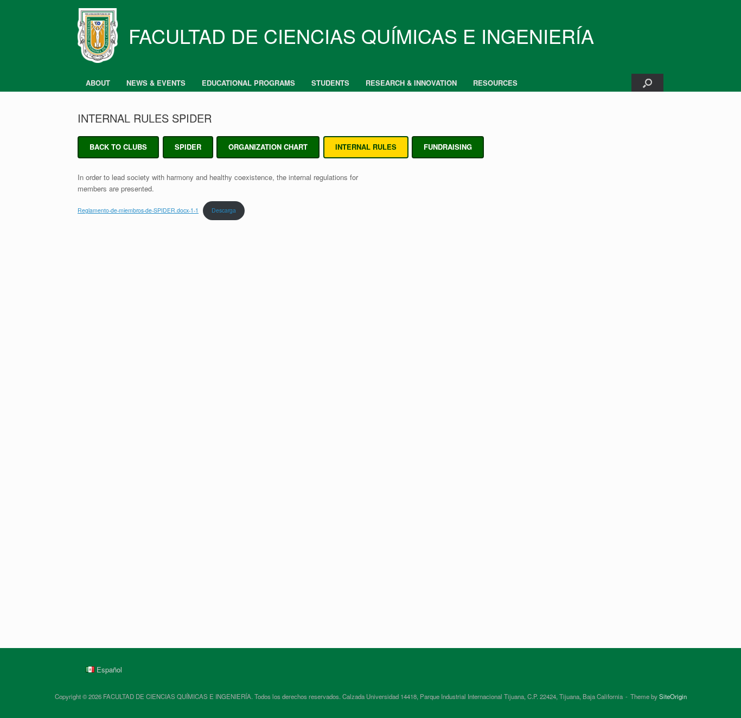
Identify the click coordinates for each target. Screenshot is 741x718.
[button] (647, 83)
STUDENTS (330, 83)
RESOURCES (495, 83)
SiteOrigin (673, 696)
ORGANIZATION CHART (268, 147)
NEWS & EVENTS (156, 83)
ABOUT (98, 83)
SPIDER (188, 147)
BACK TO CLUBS (118, 147)
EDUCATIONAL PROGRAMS (248, 83)
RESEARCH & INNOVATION (411, 83)
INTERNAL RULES (366, 147)
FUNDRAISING (448, 147)
